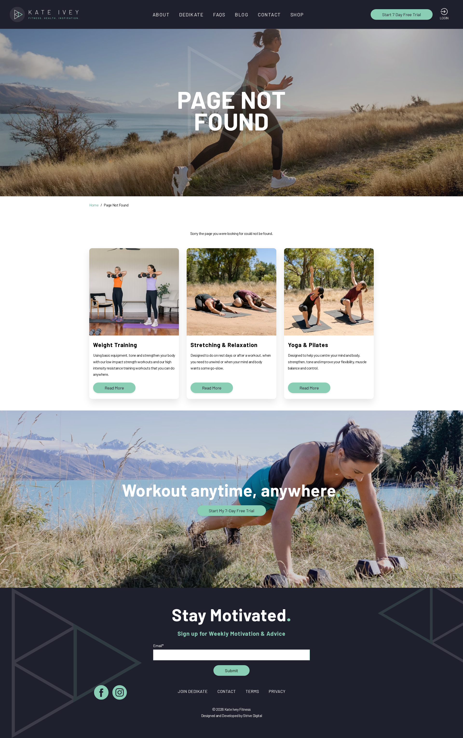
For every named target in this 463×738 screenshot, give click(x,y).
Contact (269, 14)
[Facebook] (101, 693)
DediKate (191, 14)
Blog (241, 14)
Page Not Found (116, 205)
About (161, 14)
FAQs (219, 14)
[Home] (46, 14)
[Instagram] (119, 693)
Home (94, 205)
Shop (297, 14)
